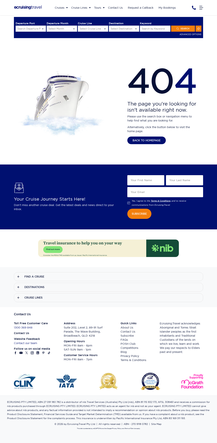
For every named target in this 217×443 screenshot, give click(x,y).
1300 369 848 (23, 327)
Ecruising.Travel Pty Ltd (81, 424)
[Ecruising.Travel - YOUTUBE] (21, 353)
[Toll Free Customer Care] (194, 7)
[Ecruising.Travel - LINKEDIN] (38, 353)
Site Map (156, 424)
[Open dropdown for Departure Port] (42, 28)
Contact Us (128, 331)
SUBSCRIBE (139, 213)
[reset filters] (198, 29)
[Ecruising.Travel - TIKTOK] (49, 353)
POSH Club (128, 343)
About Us (127, 327)
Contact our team (25, 343)
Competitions (129, 347)
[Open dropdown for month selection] (74, 28)
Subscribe (127, 335)
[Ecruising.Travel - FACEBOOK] (15, 353)
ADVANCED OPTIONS (190, 34)
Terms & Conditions (133, 360)
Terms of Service (130, 428)
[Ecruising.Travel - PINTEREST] (43, 353)
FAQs (124, 339)
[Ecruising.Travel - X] (26, 353)
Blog (124, 352)
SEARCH (185, 28)
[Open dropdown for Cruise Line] (105, 28)
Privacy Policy (130, 356)
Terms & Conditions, (161, 201)
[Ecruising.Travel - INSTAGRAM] (32, 353)
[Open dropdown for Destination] (136, 28)
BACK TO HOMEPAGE (147, 140)
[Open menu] (201, 7)
